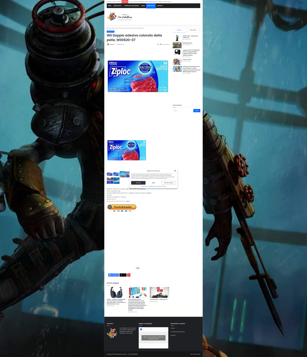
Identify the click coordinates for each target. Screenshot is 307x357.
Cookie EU (173, 335)
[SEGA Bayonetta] (177, 45)
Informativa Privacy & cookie (178, 331)
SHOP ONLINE (151, 5)
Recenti (179, 30)
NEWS (143, 5)
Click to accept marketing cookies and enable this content (153, 337)
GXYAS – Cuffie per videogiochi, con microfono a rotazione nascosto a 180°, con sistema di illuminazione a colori (116, 302)
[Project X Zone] (177, 62)
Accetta (138, 182)
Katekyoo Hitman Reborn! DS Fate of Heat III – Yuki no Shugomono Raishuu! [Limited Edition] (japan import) (156, 1)
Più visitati (193, 30)
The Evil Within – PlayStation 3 (158, 299)
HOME (109, 5)
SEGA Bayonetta (187, 43)
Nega (153, 182)
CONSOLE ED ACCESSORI (131, 5)
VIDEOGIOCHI (117, 5)
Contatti (173, 328)
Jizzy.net (124, 354)
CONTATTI (160, 5)
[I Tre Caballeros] (120, 16)
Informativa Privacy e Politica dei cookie (157, 186)
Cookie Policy (144, 186)
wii (138, 268)
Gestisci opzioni (168, 182)
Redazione (112, 44)
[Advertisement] (169, 16)
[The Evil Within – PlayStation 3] (159, 292)
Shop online (115, 28)
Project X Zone (187, 59)
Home (109, 28)
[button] (175, 171)
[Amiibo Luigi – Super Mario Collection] (177, 38)
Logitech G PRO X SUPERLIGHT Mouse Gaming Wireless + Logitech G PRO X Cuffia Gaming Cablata (191, 52)
